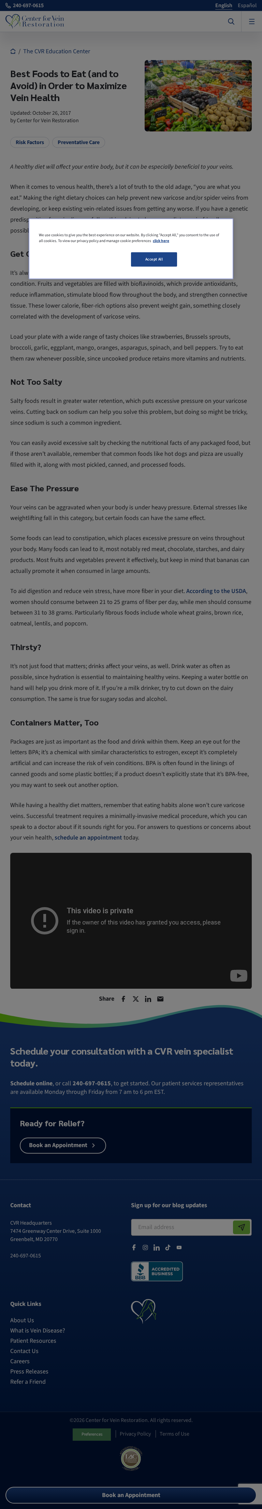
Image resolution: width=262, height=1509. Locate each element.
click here (161, 241)
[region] (131, 248)
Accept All (154, 259)
